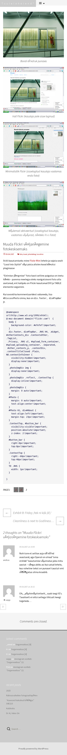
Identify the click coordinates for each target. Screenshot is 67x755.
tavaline (40, 254)
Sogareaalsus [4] (23, 644)
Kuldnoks (10, 708)
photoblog (32, 254)
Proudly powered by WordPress (33, 748)
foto (21, 254)
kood (25, 254)
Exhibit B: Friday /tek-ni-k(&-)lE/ (28, 513)
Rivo (47, 235)
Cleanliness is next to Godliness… (37, 520)
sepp (8, 600)
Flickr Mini (35, 260)
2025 (8, 690)
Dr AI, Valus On (12, 713)
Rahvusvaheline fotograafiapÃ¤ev (22, 695)
